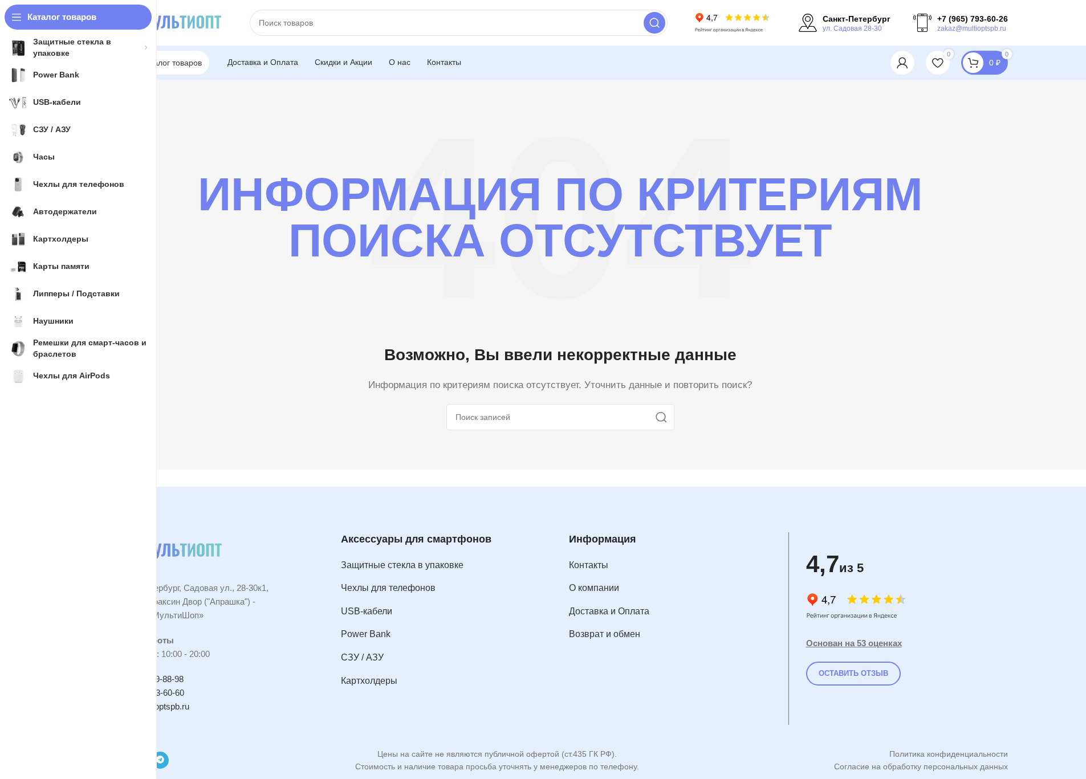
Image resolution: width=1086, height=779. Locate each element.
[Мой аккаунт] (902, 62)
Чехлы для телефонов (388, 588)
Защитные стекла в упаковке (402, 565)
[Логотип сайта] (170, 22)
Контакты (588, 565)
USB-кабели (366, 611)
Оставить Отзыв (853, 673)
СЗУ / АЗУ (362, 657)
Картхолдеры (369, 681)
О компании (594, 588)
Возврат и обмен (604, 634)
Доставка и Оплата (609, 611)
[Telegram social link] (160, 760)
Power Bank (366, 634)
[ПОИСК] (654, 23)
